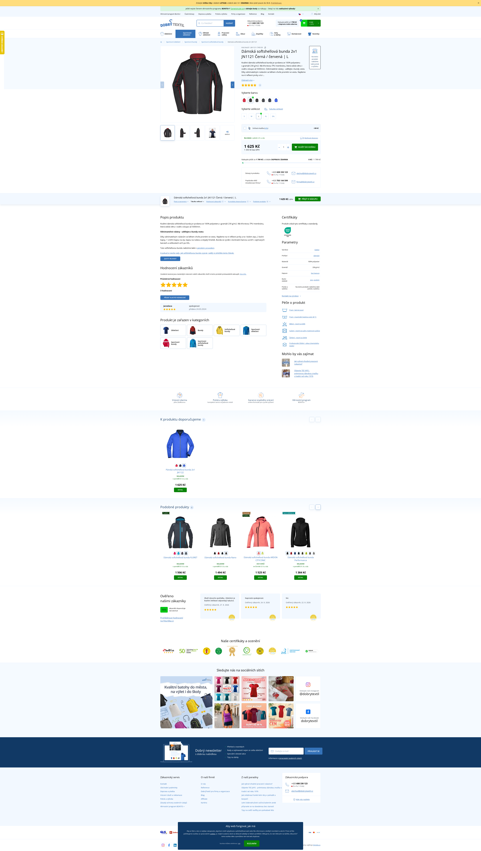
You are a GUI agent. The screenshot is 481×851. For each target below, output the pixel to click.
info (266, 128)
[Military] (302, 553)
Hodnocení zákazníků (214, 201)
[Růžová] (174, 553)
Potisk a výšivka (221, 14)
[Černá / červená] (250, 100)
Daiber (317, 250)
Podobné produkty (260, 201)
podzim (316, 280)
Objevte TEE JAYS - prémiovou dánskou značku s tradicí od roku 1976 (306, 373)
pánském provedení (205, 248)
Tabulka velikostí (276, 109)
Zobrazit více (247, 80)
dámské (316, 255)
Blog (262, 14)
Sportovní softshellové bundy (212, 42)
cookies (212, 834)
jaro (311, 280)
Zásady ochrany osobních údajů (173, 802)
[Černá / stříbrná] (257, 100)
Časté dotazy (189, 14)
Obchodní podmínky (168, 787)
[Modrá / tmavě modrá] (276, 100)
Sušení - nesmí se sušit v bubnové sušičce (304, 331)
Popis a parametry (180, 201)
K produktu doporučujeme (238, 201)
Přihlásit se (313, 751)
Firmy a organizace (238, 14)
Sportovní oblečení (173, 42)
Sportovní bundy (191, 42)
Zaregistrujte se (237, 8)
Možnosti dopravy (311, 138)
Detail (180, 490)
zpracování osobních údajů (290, 758)
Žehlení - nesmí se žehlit (298, 338)
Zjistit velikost (170, 259)
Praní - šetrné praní (296, 310)
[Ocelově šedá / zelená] (263, 100)
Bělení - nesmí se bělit (297, 324)
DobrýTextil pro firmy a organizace (215, 791)
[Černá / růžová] (182, 553)
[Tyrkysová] (178, 553)
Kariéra (204, 802)
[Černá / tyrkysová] (186, 553)
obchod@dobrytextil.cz (306, 173)
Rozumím (251, 843)
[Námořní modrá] (222, 553)
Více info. (243, 274)
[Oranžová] (258, 553)
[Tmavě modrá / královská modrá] (269, 100)
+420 (255, 23)
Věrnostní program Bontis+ (170, 14)
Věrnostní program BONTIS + (172, 806)
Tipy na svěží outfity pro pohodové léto (258, 810)
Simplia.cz (316, 845)
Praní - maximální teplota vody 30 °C (302, 317)
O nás (203, 784)
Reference (253, 14)
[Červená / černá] (244, 100)
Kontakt (271, 14)
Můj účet (317, 14)
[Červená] (218, 553)
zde (239, 843)
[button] (232, 85)
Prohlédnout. (276, 3)
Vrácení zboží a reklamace (171, 795)
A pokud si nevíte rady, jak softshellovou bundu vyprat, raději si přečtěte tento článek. (197, 253)
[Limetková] (262, 553)
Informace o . (285, 758)
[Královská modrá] (295, 553)
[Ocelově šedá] (226, 553)
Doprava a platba (204, 14)
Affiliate (204, 799)
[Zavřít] (478, 3)
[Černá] (215, 553)
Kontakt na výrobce (290, 296)
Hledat (229, 23)
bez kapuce (315, 273)
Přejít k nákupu (309, 199)
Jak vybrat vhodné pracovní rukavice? (257, 784)
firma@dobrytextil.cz (305, 181)
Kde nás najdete (303, 799)
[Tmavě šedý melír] (314, 553)
